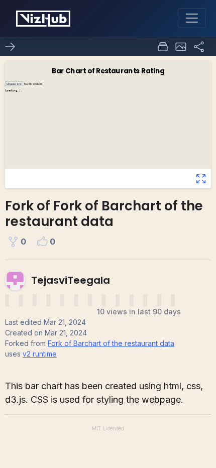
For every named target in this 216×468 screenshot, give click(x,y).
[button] (181, 46)
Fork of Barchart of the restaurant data (111, 343)
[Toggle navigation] (192, 18)
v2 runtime (40, 353)
